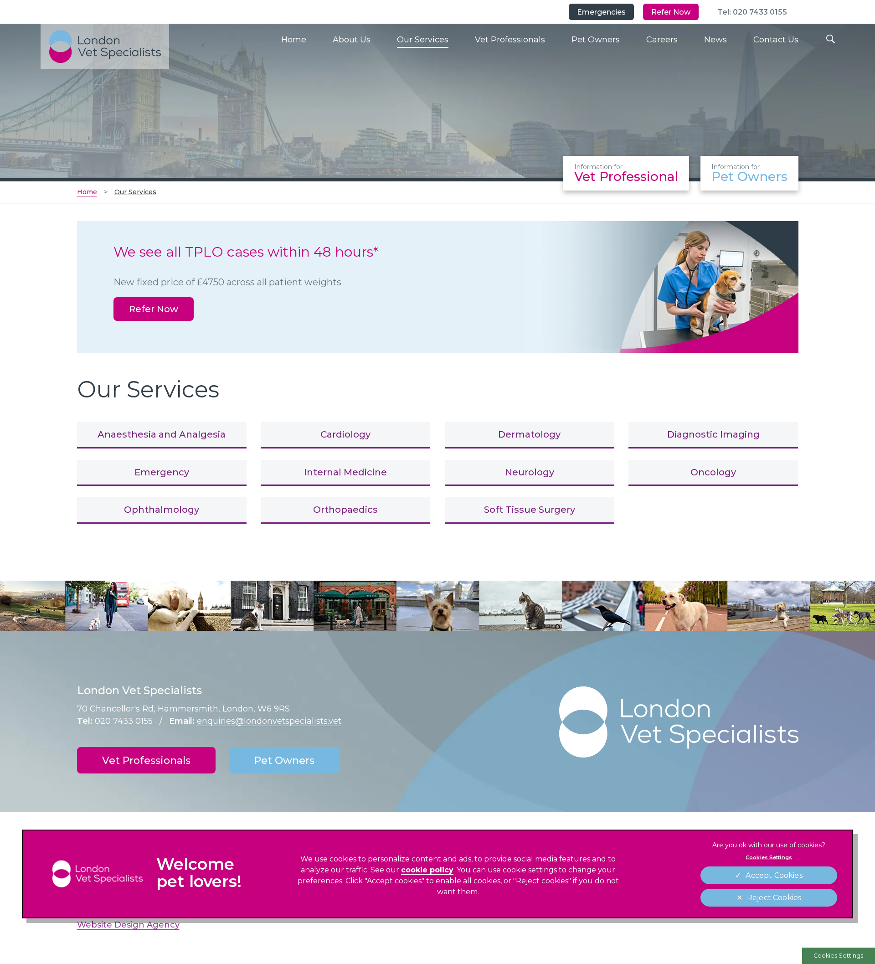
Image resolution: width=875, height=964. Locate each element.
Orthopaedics (345, 509)
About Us (352, 40)
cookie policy (427, 870)
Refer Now (670, 12)
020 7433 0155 (124, 721)
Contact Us (775, 40)
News (715, 40)
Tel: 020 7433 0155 (752, 12)
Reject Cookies (774, 897)
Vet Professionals (510, 40)
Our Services (422, 40)
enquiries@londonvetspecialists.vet (269, 721)
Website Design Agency (128, 925)
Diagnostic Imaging (713, 434)
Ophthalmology (161, 509)
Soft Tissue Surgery (529, 509)
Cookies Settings (838, 955)
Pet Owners (595, 40)
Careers (662, 40)
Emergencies (601, 12)
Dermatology (529, 434)
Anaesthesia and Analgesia (162, 434)
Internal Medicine (345, 472)
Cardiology (345, 434)
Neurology (529, 472)
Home (293, 40)
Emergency (161, 472)
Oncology (713, 472)
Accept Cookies (774, 875)
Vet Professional (626, 173)
